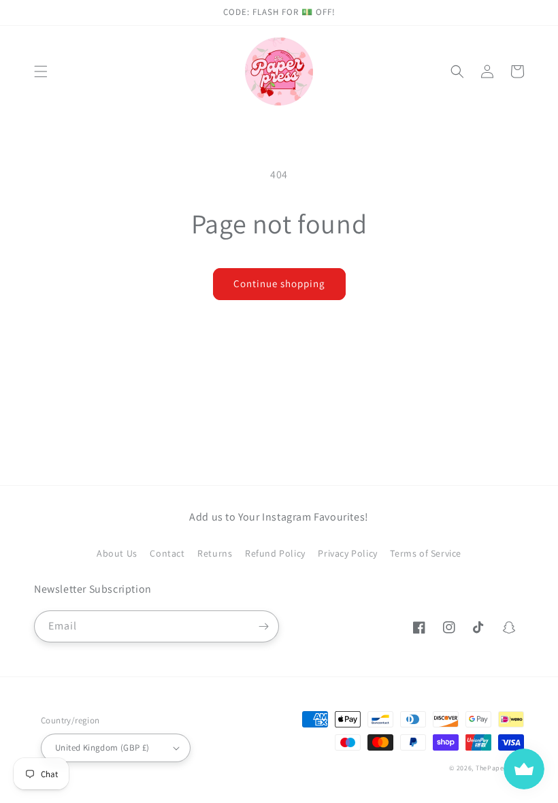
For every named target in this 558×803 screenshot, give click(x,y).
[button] (41, 71)
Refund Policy (275, 553)
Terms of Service (425, 553)
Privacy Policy (347, 553)
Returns (214, 553)
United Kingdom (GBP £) (102, 747)
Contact (167, 553)
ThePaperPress (500, 768)
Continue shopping (279, 283)
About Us (117, 553)
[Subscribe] (263, 626)
